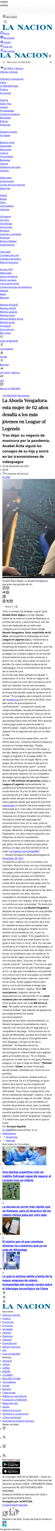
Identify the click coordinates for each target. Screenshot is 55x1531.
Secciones (9, 38)
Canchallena (6, 206)
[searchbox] (26, 62)
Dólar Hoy (5, 103)
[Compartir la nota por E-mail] (11, 601)
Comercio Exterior (10, 114)
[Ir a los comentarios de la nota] (7, 588)
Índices (4, 121)
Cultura (4, 153)
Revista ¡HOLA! (8, 308)
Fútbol (3, 195)
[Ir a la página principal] (27, 29)
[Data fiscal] (4, 1525)
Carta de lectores (9, 283)
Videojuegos (9, 1133)
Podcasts (5, 237)
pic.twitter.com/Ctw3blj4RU (24, 851)
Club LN (8, 46)
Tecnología (6, 223)
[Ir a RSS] (4, 1456)
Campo (4, 107)
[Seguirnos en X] (4, 1438)
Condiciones (9, 1505)
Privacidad (22, 1505)
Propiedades (7, 110)
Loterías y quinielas (10, 234)
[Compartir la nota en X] (7, 601)
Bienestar (5, 160)
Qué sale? (5, 251)
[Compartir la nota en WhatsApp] (7, 592)
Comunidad (6, 156)
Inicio (7, 33)
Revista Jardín (7, 322)
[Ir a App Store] (11, 1473)
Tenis (3, 202)
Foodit (7, 42)
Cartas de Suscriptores (12, 184)
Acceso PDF (6, 269)
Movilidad (5, 117)
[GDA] (10, 1515)
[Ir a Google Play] (11, 1466)
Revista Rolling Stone (11, 318)
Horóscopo (6, 227)
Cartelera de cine (9, 255)
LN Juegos (5, 216)
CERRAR (4, 2)
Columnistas (7, 181)
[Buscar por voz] (51, 62)
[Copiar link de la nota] (4, 597)
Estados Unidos (8, 131)
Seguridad (5, 146)
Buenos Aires (7, 142)
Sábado (4, 290)
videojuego (8, 805)
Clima (3, 82)
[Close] (4, 1293)
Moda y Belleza (8, 241)
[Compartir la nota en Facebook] (4, 601)
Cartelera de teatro (10, 258)
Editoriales (6, 177)
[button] (27, 221)
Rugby (3, 199)
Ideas (3, 294)
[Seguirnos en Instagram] (4, 1447)
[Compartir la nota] (4, 592)
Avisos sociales (8, 280)
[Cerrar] (50, 56)
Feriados (5, 230)
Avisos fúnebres (9, 276)
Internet (10, 1140)
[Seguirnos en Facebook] (4, 1428)
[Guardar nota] (4, 588)
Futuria (4, 100)
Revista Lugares (8, 311)
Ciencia (4, 163)
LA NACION (9, 395)
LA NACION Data (9, 86)
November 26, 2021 (13, 858)
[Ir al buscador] (5, 22)
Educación (5, 149)
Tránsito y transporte (11, 79)
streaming (12, 699)
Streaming (11, 1137)
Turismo (4, 220)
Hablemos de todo (10, 167)
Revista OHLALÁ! (9, 304)
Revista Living (7, 315)
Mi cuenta (9, 51)
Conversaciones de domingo (16, 287)
